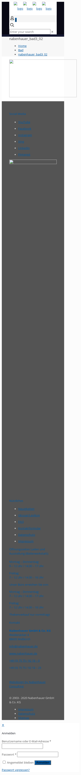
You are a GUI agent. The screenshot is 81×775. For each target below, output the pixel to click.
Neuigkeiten (26, 509)
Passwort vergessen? (16, 770)
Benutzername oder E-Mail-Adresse (26, 741)
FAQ (21, 522)
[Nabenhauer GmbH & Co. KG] (33, 8)
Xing (21, 141)
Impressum (26, 541)
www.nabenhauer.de (23, 653)
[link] (52, 32)
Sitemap (23, 718)
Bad (20, 50)
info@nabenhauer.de (23, 646)
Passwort (9, 754)
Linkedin (24, 148)
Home (22, 46)
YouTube (24, 122)
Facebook (24, 129)
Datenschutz (26, 535)
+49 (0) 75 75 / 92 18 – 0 (24, 661)
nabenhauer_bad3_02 (32, 54)
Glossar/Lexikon (29, 515)
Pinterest (24, 154)
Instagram (25, 135)
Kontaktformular (29, 528)
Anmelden (42, 762)
